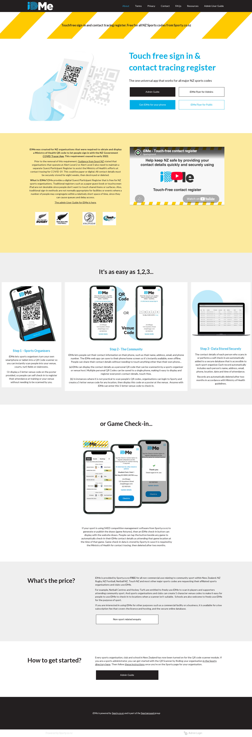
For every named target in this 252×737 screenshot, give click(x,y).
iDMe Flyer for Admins (201, 91)
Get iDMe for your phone (152, 104)
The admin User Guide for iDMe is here (75, 202)
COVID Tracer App (53, 156)
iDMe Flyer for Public (202, 104)
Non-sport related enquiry (127, 619)
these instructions (135, 664)
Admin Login (195, 733)
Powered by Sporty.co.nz (59, 733)
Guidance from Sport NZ (91, 161)
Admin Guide (152, 91)
